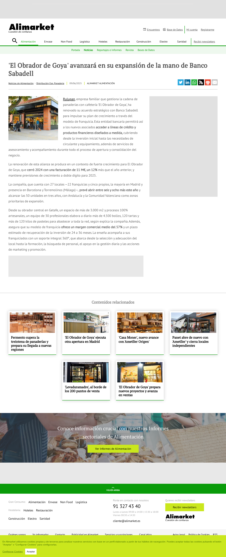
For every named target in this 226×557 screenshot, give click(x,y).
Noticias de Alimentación (21, 83)
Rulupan (69, 99)
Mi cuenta (192, 29)
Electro (164, 41)
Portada (75, 50)
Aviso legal (179, 534)
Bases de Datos (146, 50)
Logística (85, 41)
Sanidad (181, 41)
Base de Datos (175, 29)
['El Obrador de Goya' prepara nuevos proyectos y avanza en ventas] (140, 380)
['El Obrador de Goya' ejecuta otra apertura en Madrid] (86, 332)
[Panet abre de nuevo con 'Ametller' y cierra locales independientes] (194, 332)
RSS (215, 534)
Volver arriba (113, 490)
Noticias (88, 50)
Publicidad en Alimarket (85, 534)
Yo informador (40, 534)
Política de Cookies (199, 534)
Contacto (60, 534)
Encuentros (153, 29)
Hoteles (103, 41)
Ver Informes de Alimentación (113, 449)
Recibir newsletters (204, 41)
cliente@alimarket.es (126, 521)
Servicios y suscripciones (119, 534)
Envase (48, 41)
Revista (130, 50)
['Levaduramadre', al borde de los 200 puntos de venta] (86, 380)
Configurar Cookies (12, 551)
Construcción (143, 41)
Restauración (122, 41)
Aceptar (31, 551)
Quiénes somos (17, 534)
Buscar (14, 41)
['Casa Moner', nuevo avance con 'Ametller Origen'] (140, 332)
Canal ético (145, 534)
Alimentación (28, 41)
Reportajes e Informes (109, 50)
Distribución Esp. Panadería (50, 83)
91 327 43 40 (126, 506)
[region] (113, 546)
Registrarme (207, 29)
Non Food (66, 41)
